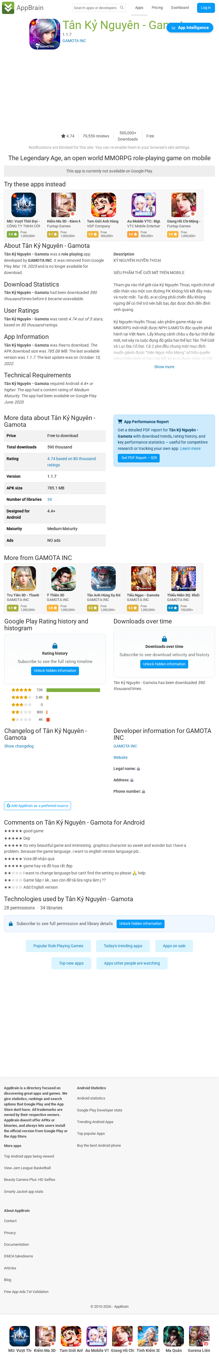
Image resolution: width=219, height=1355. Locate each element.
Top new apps (71, 963)
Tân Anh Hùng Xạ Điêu (103, 595)
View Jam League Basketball (27, 1168)
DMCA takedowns (18, 1256)
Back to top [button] (206, 1308)
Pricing (157, 7)
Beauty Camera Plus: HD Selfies (29, 1179)
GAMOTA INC (53, 557)
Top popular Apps (91, 1133)
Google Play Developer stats (99, 1110)
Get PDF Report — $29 (139, 458)
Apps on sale (174, 946)
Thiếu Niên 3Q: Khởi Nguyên (183, 595)
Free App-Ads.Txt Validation (26, 1292)
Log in (206, 7)
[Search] (122, 8)
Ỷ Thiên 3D (55, 595)
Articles (10, 1268)
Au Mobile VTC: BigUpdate (144, 221)
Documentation (16, 1244)
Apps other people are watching (132, 963)
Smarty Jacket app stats (23, 1191)
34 (49, 499)
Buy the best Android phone (99, 1145)
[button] (164, 769)
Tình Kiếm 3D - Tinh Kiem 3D (148, 1350)
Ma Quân (174, 1350)
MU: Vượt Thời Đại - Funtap (23, 221)
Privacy (10, 1233)
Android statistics (91, 1098)
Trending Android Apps (95, 1122)
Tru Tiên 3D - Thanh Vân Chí (23, 595)
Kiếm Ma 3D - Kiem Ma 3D (63, 221)
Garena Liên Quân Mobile (199, 1350)
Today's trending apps (123, 946)
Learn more (190, 448)
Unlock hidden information (55, 671)
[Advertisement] (109, 90)
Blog (7, 1280)
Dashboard (180, 7)
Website (120, 757)
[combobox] (95, 8)
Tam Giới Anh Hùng (102, 221)
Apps (139, 7)
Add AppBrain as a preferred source (39, 806)
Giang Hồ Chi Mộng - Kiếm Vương (183, 221)
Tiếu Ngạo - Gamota (143, 595)
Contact (10, 1221)
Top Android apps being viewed (29, 1156)
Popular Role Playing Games (59, 946)
